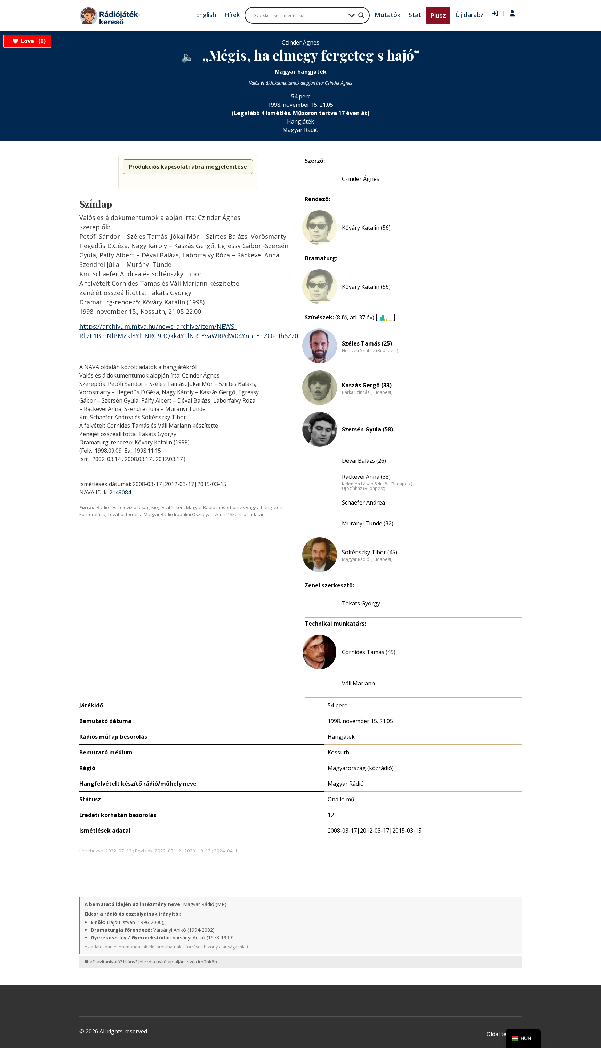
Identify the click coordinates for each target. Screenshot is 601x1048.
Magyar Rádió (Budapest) (367, 559)
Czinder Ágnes (360, 179)
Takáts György (361, 603)
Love (32, 41)
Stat (415, 14)
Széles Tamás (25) (367, 343)
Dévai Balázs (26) (364, 461)
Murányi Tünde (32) (367, 523)
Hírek (232, 14)
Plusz (438, 15)
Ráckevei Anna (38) (366, 477)
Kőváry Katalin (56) (366, 227)
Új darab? (469, 14)
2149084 (120, 492)
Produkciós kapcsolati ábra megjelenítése (188, 166)
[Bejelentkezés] (495, 13)
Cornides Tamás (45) (368, 652)
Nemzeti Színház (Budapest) (370, 350)
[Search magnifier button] (361, 15)
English (206, 14)
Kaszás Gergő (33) (367, 385)
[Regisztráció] (513, 13)
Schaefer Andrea (363, 502)
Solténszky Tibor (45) (369, 552)
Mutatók (387, 14)
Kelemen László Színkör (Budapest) (377, 484)
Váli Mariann (358, 683)
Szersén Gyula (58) (367, 429)
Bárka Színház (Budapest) (367, 392)
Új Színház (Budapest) (363, 488)
